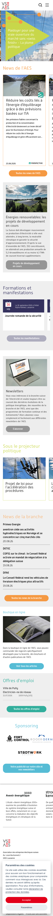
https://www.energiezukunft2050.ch (23, 805)
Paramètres (26, 907)
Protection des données (36, 914)
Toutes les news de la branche (26, 598)
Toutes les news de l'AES (28, 173)
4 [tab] (29, 57)
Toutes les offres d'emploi (26, 709)
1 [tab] (20, 57)
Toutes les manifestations (26, 338)
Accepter (26, 900)
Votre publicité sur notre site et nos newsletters (26, 768)
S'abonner (18, 428)
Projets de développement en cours (26, 265)
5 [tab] (32, 57)
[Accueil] (5, 8)
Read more (24, 120)
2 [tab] (23, 57)
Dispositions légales (15, 914)
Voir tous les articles (26, 666)
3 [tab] (26, 58)
